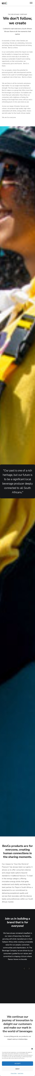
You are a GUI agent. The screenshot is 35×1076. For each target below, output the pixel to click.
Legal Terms (20, 1073)
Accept (18, 1063)
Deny (17, 1069)
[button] (32, 1049)
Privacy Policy (14, 1073)
